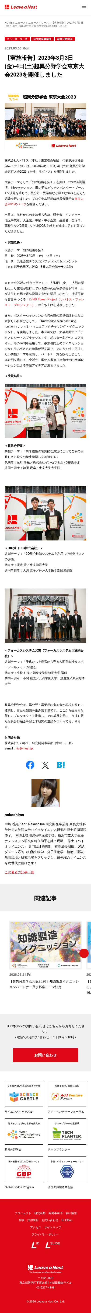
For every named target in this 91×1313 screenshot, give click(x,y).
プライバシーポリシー (46, 1234)
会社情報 (71, 1213)
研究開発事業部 (42, 39)
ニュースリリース (17, 39)
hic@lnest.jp (24, 748)
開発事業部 (56, 1213)
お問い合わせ (45, 1055)
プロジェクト (22, 1213)
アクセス (35, 1227)
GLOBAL (67, 1220)
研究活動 (40, 1213)
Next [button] (84, 953)
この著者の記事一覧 (19, 872)
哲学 (21, 1220)
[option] (45, 955)
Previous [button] (7, 953)
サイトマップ (52, 1227)
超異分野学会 (65, 39)
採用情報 (32, 1220)
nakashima (14, 814)
